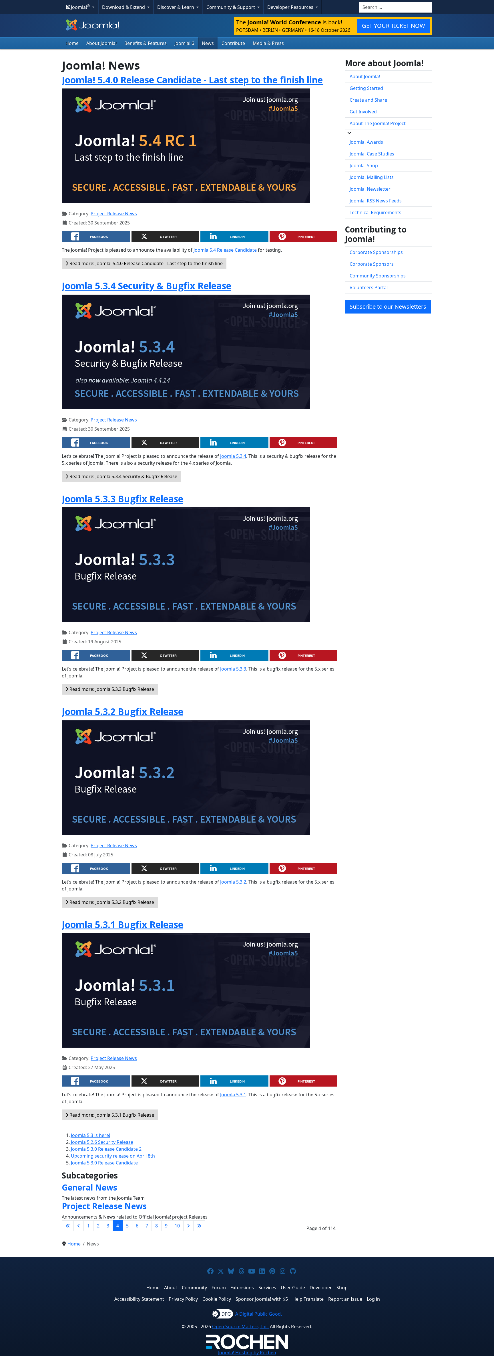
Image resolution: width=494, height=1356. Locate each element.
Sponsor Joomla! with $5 (262, 1299)
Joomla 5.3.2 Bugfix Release (122, 711)
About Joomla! (101, 43)
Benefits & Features (145, 43)
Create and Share (368, 100)
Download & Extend (124, 7)
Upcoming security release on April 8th (113, 1156)
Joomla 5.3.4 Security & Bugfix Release (146, 285)
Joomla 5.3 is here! (90, 1135)
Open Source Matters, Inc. (240, 1326)
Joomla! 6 (184, 43)
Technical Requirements (375, 212)
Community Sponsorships (378, 276)
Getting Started (366, 88)
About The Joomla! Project (378, 123)
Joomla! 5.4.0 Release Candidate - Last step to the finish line (192, 80)
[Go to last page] (199, 1225)
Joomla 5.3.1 (233, 1094)
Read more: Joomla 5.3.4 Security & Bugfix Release (122, 476)
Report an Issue (345, 1299)
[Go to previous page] (78, 1225)
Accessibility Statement (139, 1299)
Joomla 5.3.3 (233, 669)
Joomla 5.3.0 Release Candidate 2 (106, 1149)
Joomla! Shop (364, 165)
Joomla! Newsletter (370, 189)
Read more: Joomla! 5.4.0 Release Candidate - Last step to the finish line (145, 263)
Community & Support (231, 7)
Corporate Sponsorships (376, 252)
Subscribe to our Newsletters (388, 306)
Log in (373, 1299)
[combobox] (395, 7)
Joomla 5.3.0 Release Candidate (104, 1163)
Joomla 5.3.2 (233, 882)
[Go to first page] (68, 1225)
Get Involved (363, 112)
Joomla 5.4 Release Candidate (225, 250)
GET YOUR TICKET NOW (393, 25)
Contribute (233, 43)
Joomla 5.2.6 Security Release (102, 1142)
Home (72, 43)
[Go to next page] (188, 1225)
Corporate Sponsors (372, 264)
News (208, 43)
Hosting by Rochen (247, 1352)
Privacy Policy (183, 1299)
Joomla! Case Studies (372, 154)
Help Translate (308, 1299)
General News (89, 1187)
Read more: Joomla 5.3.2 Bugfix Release (111, 902)
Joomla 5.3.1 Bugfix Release (122, 924)
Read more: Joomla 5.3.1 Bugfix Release (111, 1115)
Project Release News (114, 213)
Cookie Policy (216, 1299)
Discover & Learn (176, 7)
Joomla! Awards (366, 142)
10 (177, 1226)
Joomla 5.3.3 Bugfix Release (122, 498)
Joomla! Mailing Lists (372, 177)
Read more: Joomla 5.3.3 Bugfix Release (111, 689)
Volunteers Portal (369, 287)
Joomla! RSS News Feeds (376, 201)
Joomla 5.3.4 (233, 456)
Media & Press (268, 43)
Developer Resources (290, 7)
